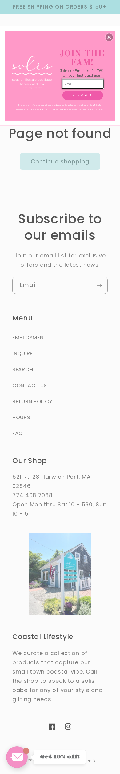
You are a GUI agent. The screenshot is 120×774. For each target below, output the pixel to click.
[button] (109, 37)
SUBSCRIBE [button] (82, 95)
